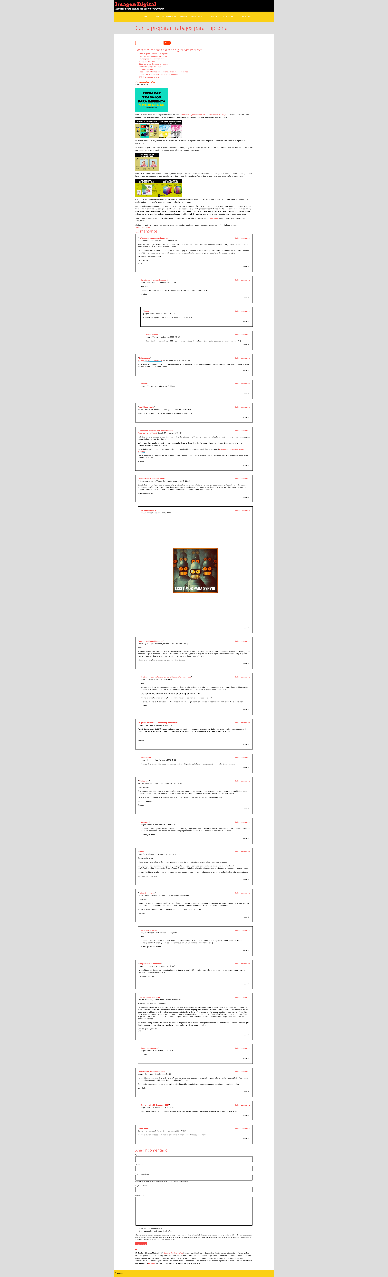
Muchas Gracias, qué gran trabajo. (152, 478)
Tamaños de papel (146, 69)
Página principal (141, 1185)
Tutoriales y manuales (164, 16)
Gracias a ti (145, 822)
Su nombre (139, 1164)
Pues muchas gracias (149, 1048)
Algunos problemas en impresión (151, 59)
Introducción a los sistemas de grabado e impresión (158, 74)
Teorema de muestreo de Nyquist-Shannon (156, 430)
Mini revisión (146, 757)
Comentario (139, 1195)
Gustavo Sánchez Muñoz (145, 82)
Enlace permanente (242, 238)
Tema (137, 1155)
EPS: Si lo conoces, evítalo (149, 77)
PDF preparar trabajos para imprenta (153, 238)
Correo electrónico (142, 1174)
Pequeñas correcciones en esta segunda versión (158, 723)
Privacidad (119, 1273)
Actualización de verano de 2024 (152, 1072)
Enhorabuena (144, 1128)
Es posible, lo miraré (149, 930)
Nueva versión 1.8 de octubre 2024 (155, 1105)
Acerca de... (214, 16)
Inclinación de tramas (147, 893)
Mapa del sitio (198, 16)
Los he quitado (152, 334)
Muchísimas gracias (146, 407)
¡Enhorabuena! (144, 358)
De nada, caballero (148, 510)
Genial (141, 852)
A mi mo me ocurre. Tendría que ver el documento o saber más (166, 677)
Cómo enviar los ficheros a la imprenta (153, 64)
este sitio (151, 1263)
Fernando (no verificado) (147, 433)
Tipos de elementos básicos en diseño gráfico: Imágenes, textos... (164, 72)
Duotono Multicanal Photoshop (151, 641)
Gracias (144, 384)
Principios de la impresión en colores (153, 56)
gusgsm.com (213, 218)
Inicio (147, 16)
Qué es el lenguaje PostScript (150, 67)
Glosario (183, 16)
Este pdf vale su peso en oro (150, 997)
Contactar (245, 16)
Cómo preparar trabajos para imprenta (153, 54)
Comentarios (230, 16)
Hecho (146, 311)
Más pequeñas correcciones (150, 964)
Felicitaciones (144, 781)
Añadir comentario (143, 228)
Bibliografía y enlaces (147, 61)
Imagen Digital (135, 4)
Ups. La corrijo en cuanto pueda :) (154, 280)
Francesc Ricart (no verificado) (150, 360)
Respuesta (245, 266)
